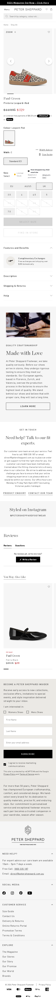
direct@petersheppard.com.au (27, 873)
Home (6, 25)
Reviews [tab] (8, 546)
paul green (12, 98)
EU (11, 186)
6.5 (34, 203)
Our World (8, 971)
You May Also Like (15, 577)
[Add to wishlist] (48, 32)
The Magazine (10, 951)
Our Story (7, 961)
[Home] (28, 9)
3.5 (9, 194)
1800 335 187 (21, 868)
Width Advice (45, 149)
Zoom (9, 32)
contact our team (40, 493)
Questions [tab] (20, 546)
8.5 (34, 211)
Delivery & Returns (13, 920)
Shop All (14, 25)
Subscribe (28, 754)
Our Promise (9, 966)
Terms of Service (27, 774)
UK (44, 186)
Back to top (32, 994)
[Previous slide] (10, 61)
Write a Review (30, 560)
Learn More (28, 406)
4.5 (34, 194)
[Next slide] (48, 61)
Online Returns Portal (14, 925)
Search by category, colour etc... (24, 16)
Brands (6, 975)
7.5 (9, 211)
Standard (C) (15, 161)
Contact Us (8, 916)
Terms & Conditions (13, 935)
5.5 (9, 203)
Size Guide (47, 154)
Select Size (28, 221)
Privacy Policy (10, 774)
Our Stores (8, 956)
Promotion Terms (12, 930)
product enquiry (14, 493)
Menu (7, 9)
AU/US (28, 186)
